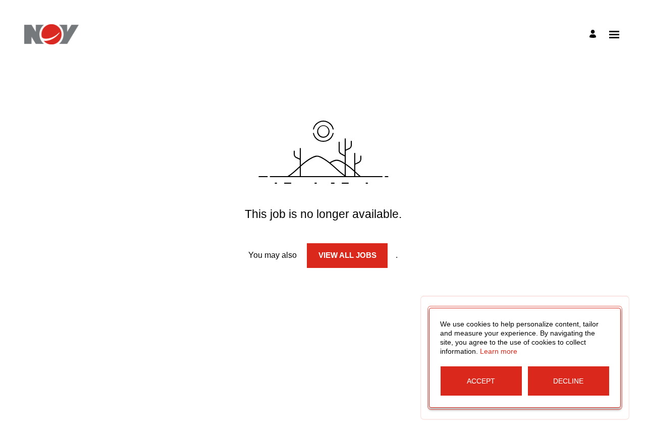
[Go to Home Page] (51, 34)
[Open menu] (614, 34)
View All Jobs (347, 255)
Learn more (498, 351)
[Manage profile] (594, 34)
